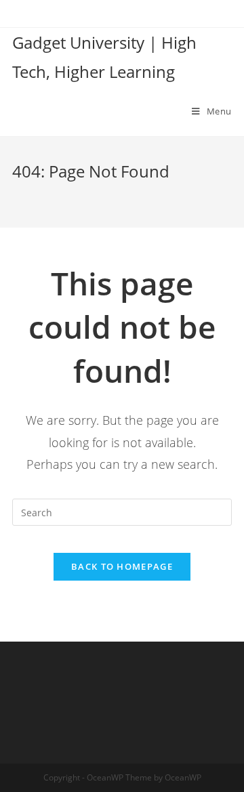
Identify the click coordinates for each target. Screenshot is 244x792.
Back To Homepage (122, 566)
